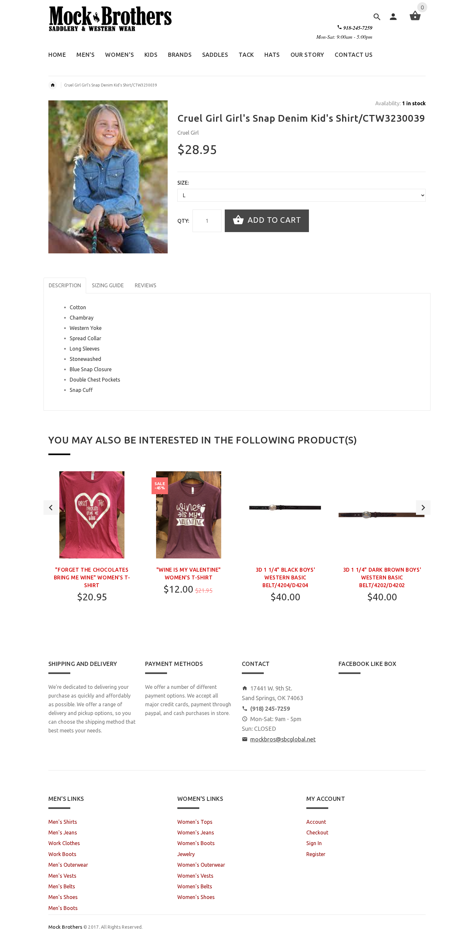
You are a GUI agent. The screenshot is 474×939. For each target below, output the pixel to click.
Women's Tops (194, 822)
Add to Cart (273, 220)
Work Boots (62, 854)
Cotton (78, 307)
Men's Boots (63, 908)
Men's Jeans (62, 832)
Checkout (317, 832)
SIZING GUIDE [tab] (108, 285)
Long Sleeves (85, 349)
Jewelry (186, 854)
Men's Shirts (62, 822)
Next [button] (423, 507)
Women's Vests (195, 876)
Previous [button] (51, 507)
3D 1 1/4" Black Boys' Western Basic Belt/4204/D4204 (285, 577)
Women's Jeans (195, 832)
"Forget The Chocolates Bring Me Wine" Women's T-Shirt (92, 577)
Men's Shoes (63, 897)
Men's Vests (62, 876)
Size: (183, 183)
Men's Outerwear (68, 865)
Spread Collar (85, 338)
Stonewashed (85, 359)
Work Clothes (64, 843)
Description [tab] (65, 285)
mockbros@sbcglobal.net (283, 739)
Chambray (82, 318)
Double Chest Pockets (95, 380)
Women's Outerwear (201, 865)
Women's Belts (194, 886)
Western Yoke (86, 328)
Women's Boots (196, 843)
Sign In (314, 843)
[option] (92, 554)
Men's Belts (61, 886)
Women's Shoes (196, 897)
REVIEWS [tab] (145, 285)
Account (316, 822)
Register (315, 854)
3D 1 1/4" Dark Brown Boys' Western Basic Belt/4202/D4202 (382, 577)
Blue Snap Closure (91, 369)
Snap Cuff (81, 390)
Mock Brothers (65, 927)
